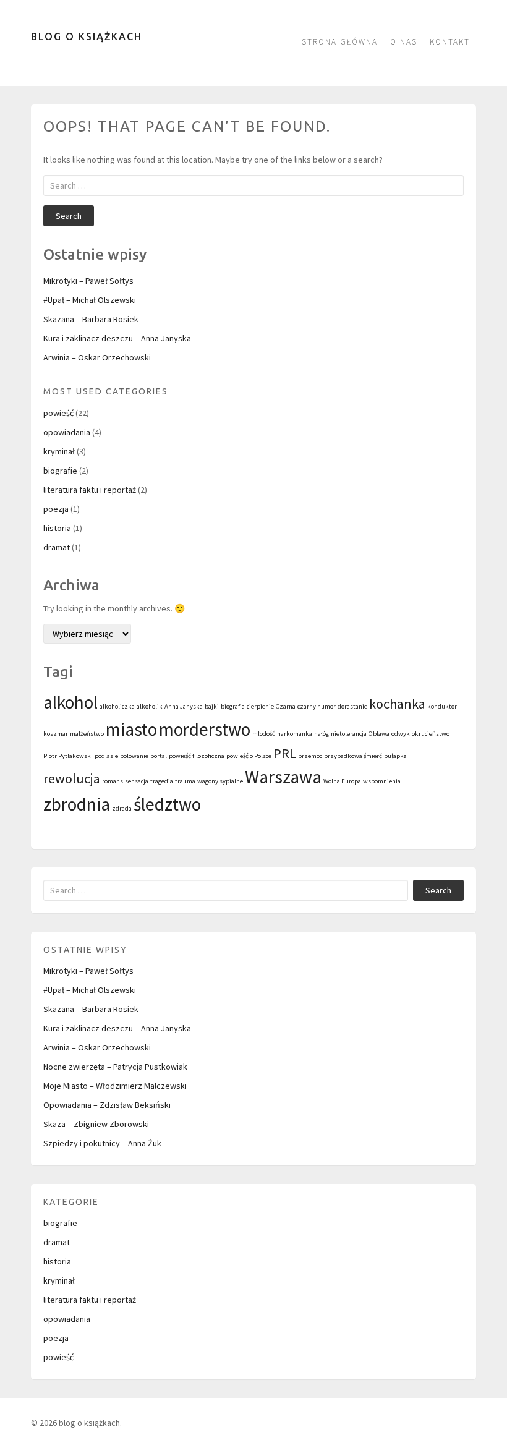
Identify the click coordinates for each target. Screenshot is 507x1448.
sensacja (136, 781)
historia (57, 528)
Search (69, 215)
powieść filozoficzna (196, 756)
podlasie (106, 756)
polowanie (134, 756)
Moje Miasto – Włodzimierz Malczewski (115, 1085)
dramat (56, 547)
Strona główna (340, 41)
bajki (212, 706)
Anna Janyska (183, 706)
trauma (185, 781)
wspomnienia (382, 781)
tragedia (161, 781)
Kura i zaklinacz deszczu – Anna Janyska (117, 338)
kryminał (59, 451)
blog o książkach (86, 36)
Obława (379, 734)
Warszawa (283, 776)
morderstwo (204, 729)
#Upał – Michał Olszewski (89, 299)
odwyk (400, 734)
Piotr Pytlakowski (68, 756)
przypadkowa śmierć (353, 756)
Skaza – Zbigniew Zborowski (96, 1124)
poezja (56, 508)
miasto (131, 729)
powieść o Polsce (248, 756)
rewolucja (71, 778)
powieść (58, 413)
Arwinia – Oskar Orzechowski (97, 357)
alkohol (70, 702)
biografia (233, 706)
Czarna (286, 706)
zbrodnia (76, 804)
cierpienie (260, 706)
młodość (263, 734)
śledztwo (167, 804)
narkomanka (294, 734)
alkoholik (150, 706)
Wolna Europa (342, 781)
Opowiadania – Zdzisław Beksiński (107, 1104)
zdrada (122, 808)
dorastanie (352, 706)
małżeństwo (87, 734)
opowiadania (66, 432)
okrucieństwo (430, 734)
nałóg (321, 734)
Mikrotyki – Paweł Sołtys (88, 280)
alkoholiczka (117, 706)
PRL (284, 753)
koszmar (55, 734)
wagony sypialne (220, 781)
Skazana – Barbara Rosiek (90, 319)
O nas (403, 41)
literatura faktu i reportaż (89, 489)
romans (112, 781)
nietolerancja (349, 734)
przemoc (310, 756)
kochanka (397, 703)
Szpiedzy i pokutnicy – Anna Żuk (102, 1143)
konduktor (442, 706)
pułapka (395, 756)
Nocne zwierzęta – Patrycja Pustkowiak (115, 1066)
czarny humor (316, 706)
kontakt (450, 41)
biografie (60, 470)
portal (158, 756)
